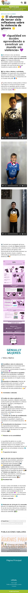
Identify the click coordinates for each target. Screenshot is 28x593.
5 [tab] (15, 551)
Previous (2, 543)
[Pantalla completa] (25, 138)
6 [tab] (16, 551)
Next (26, 543)
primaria (4, 523)
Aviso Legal (14, 582)
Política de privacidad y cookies (14, 584)
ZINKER (14, 14)
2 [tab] (9, 551)
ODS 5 (9, 14)
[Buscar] (21, 2)
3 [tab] (11, 551)
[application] (14, 116)
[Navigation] (25, 2)
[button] (14, 116)
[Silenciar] (22, 138)
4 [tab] (13, 551)
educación (12, 521)
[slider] (13, 185)
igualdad (18, 521)
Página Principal (14, 560)
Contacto (14, 586)
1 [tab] (8, 551)
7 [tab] (18, 551)
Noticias (3, 14)
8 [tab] (20, 551)
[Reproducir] (3, 138)
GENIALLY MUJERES (14, 351)
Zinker (20, 523)
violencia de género (13, 523)
